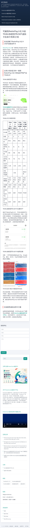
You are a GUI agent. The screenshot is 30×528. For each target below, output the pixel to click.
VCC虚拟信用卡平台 (8, 468)
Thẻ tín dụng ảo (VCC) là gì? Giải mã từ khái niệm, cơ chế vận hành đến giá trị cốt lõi (15, 438)
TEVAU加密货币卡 (8, 107)
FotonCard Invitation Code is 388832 (11, 19)
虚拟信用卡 (23, 484)
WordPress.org (7, 519)
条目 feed (6, 513)
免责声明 (21, 526)
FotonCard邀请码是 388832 (9, 13)
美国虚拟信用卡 (15, 484)
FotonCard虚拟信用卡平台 (8, 10)
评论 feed (6, 516)
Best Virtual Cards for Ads (8, 16)
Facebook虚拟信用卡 (16, 481)
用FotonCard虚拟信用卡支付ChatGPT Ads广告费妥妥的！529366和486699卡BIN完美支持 (15, 452)
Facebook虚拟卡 (6, 484)
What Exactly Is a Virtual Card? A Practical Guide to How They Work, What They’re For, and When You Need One (15, 447)
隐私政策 (11, 526)
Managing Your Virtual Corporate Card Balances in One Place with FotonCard (15, 442)
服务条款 (16, 526)
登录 (5, 511)
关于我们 (27, 526)
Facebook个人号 (6, 481)
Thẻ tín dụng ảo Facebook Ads (9, 23)
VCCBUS (4, 2)
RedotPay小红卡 (7, 48)
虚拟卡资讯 (6, 470)
